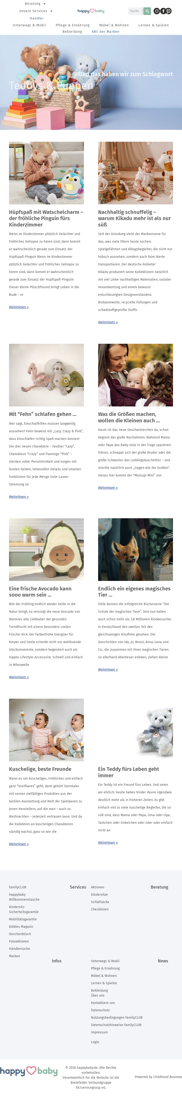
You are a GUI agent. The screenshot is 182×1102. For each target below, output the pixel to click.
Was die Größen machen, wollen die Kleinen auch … (129, 417)
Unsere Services (33, 11)
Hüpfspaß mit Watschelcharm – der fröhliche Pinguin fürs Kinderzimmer (46, 218)
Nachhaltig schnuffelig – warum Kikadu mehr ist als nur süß (134, 218)
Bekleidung (72, 32)
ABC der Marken (106, 32)
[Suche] (147, 11)
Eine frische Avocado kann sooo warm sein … (40, 591)
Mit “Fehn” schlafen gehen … (42, 414)
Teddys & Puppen (51, 85)
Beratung (33, 4)
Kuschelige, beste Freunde (40, 769)
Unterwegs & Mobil (29, 25)
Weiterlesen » (19, 307)
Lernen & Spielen (153, 25)
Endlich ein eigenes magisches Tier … (134, 591)
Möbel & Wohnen (114, 25)
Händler (37, 18)
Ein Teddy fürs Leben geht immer (128, 772)
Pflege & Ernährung (73, 25)
